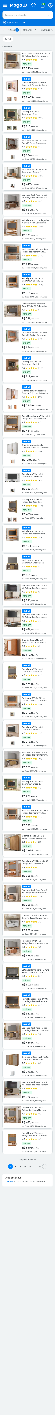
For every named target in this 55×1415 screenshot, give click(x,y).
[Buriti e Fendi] (12, 714)
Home (10, 1181)
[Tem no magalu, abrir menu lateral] (5, 5)
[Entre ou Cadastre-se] (50, 5)
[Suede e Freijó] (12, 743)
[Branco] (9, 128)
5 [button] (30, 1166)
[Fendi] (12, 157)
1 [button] (10, 1166)
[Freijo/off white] (15, 519)
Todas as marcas (24, 1181)
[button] (48, 16)
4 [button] (25, 1166)
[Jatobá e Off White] (15, 128)
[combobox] (27, 15)
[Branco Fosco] (12, 1073)
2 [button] (15, 1166)
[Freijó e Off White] (9, 99)
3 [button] (20, 1166)
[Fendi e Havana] (9, 519)
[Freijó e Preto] (15, 99)
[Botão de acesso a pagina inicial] (18, 5)
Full (9, 39)
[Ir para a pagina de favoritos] (33, 5)
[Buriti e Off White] (12, 490)
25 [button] (39, 1166)
